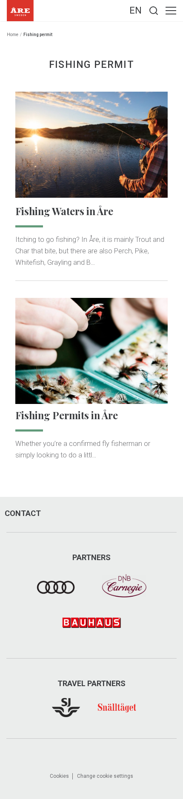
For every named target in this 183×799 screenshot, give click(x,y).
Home (12, 34)
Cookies (59, 776)
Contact (23, 513)
